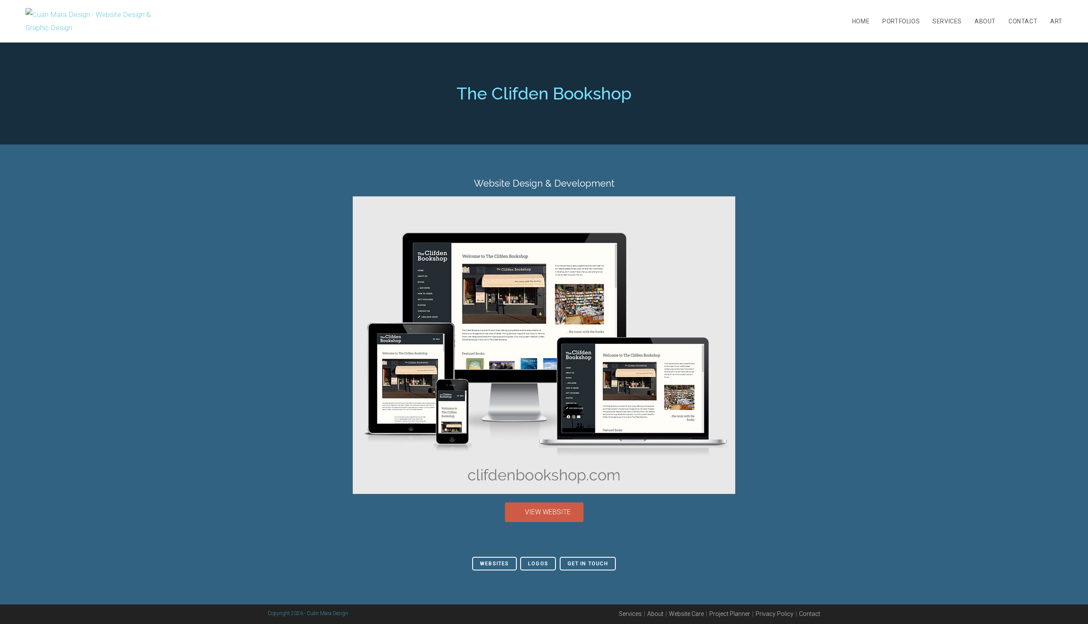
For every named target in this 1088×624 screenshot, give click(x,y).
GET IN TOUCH (587, 564)
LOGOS (538, 564)
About (655, 613)
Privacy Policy (774, 613)
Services (630, 613)
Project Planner (729, 613)
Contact (809, 613)
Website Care (686, 613)
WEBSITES (494, 564)
